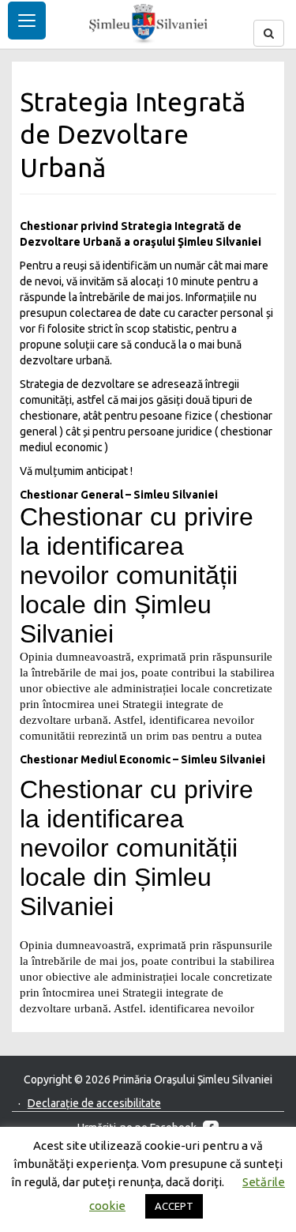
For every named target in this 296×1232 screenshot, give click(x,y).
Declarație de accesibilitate (94, 1103)
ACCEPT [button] (174, 1205)
